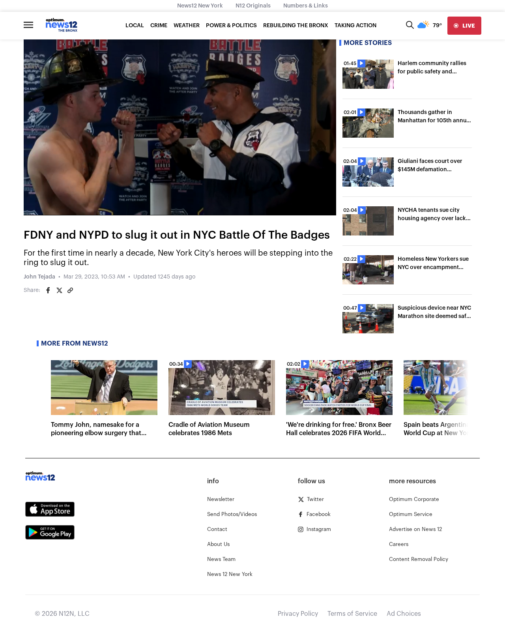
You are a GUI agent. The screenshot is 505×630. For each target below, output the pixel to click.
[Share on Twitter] (59, 290)
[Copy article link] (70, 290)
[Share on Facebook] (48, 290)
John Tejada (39, 277)
